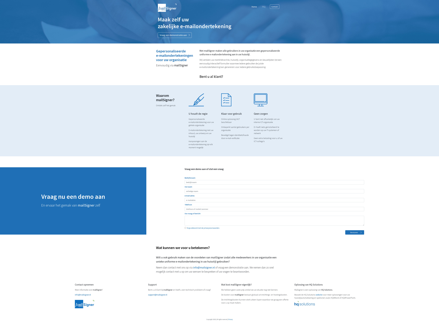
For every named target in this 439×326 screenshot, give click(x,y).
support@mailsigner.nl (157, 294)
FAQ (263, 6)
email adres (189, 196)
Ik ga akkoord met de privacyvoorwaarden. (203, 228)
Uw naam (188, 187)
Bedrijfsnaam (190, 178)
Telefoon (188, 204)
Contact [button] (274, 6)
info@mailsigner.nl (204, 267)
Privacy (230, 319)
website (319, 294)
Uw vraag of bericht (193, 213)
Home (255, 6)
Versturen (354, 232)
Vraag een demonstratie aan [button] (173, 35)
